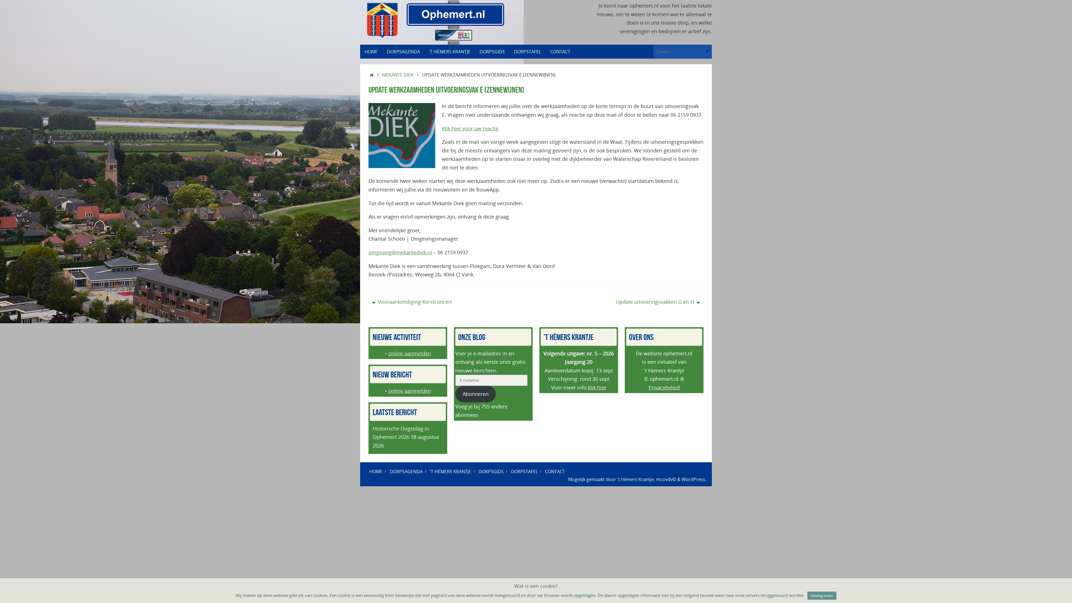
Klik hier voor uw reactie (470, 128)
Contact (555, 471)
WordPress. (694, 479)
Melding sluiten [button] (822, 596)
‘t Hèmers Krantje (450, 471)
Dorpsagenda (406, 471)
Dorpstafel (524, 471)
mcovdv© (666, 479)
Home (375, 471)
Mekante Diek (397, 75)
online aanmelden (409, 353)
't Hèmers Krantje (635, 479)
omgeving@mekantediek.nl (400, 252)
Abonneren (476, 394)
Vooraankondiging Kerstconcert (414, 301)
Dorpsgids (491, 471)
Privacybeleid (664, 387)
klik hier (597, 387)
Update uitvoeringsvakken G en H (655, 301)
